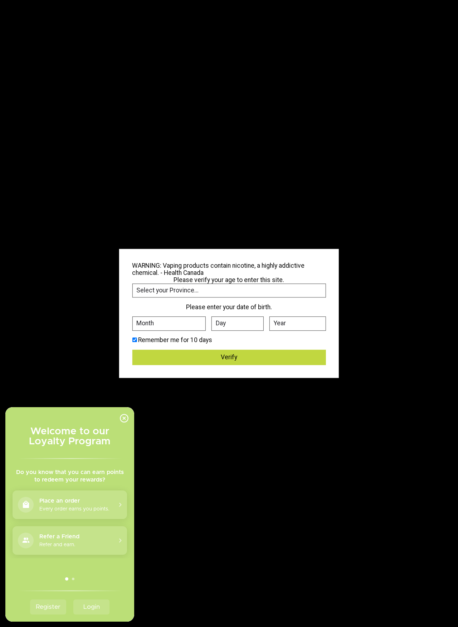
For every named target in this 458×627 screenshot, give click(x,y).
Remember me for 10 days (175, 340)
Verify (229, 357)
